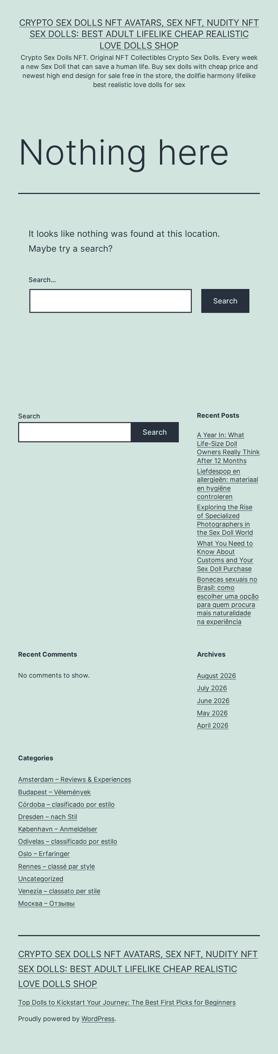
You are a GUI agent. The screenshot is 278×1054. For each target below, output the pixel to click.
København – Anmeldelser (57, 829)
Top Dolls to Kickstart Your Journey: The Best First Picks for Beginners (127, 1002)
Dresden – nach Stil (47, 817)
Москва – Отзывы (46, 903)
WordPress (97, 1018)
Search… (42, 280)
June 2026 (213, 700)
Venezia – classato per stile (59, 891)
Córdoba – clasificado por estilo (66, 804)
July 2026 (212, 688)
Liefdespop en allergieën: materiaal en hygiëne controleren (227, 483)
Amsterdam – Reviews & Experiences (74, 779)
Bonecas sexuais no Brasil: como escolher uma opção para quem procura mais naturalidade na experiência (228, 600)
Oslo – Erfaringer (44, 853)
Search (29, 416)
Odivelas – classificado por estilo (67, 841)
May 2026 (212, 713)
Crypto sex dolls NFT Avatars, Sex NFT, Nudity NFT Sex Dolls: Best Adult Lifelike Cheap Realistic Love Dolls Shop (139, 33)
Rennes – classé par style (56, 866)
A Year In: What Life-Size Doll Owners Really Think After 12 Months (228, 447)
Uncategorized (40, 879)
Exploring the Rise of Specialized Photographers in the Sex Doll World (225, 519)
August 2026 (216, 675)
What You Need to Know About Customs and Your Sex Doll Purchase (225, 556)
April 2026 (212, 725)
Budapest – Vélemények (54, 792)
